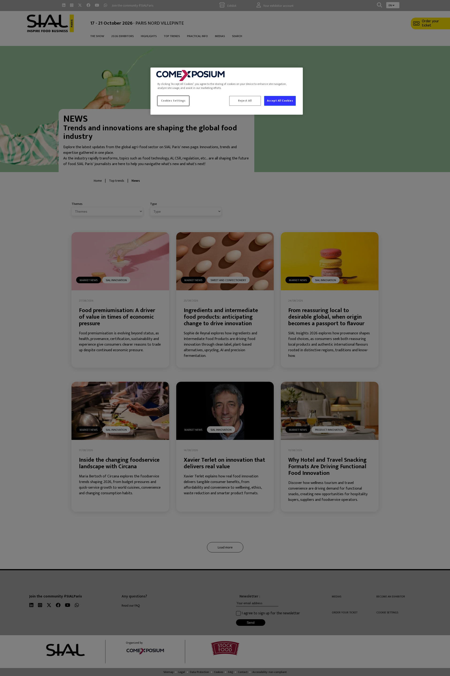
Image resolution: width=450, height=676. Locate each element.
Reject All (245, 100)
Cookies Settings (173, 100)
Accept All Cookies (280, 100)
